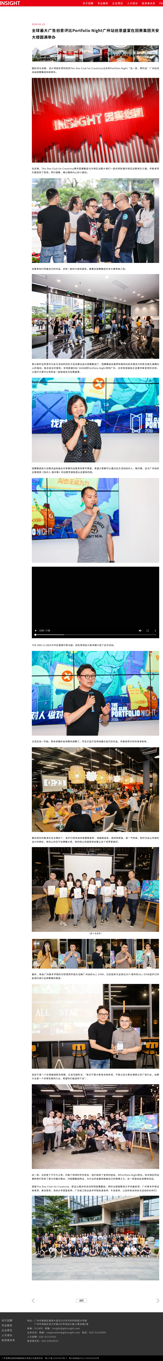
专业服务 (102, 3)
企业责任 (117, 3)
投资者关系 (148, 3)
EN (161, 3)
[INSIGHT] (10, 2)
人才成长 (132, 3)
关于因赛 (88, 3)
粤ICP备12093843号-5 (56, 1358)
